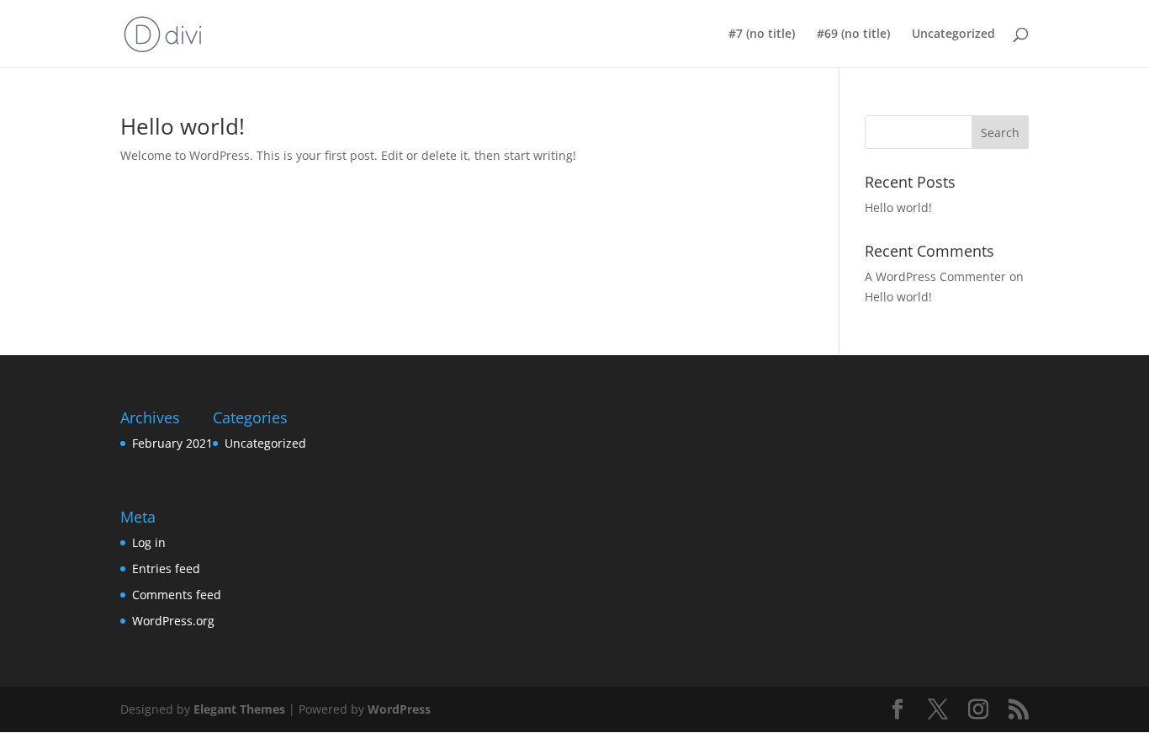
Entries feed (166, 568)
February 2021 (172, 443)
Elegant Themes (239, 709)
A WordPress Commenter (935, 276)
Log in (149, 542)
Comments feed (176, 595)
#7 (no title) (761, 34)
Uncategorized (953, 34)
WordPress (399, 709)
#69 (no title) (853, 34)
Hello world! (182, 126)
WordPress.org (173, 621)
